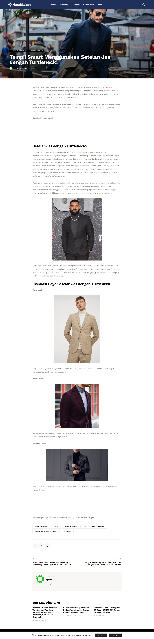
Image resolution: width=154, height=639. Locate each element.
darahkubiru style (71, 526)
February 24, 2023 (40, 620)
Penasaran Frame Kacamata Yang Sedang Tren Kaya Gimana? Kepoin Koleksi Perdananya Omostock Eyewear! (45, 612)
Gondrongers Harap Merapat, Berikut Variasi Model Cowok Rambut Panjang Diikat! (76, 610)
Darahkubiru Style (35, 51)
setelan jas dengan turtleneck (46, 531)
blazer (56, 526)
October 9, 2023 (70, 615)
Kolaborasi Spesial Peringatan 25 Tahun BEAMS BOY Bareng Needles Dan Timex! (107, 610)
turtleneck (109, 87)
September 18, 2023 (102, 615)
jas (84, 526)
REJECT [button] (115, 635)
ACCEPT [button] (101, 635)
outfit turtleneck (98, 526)
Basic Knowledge (17, 51)
